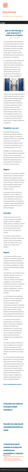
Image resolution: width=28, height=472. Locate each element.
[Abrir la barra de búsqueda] (1, 21)
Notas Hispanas (9, 11)
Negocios (7, 455)
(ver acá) (15, 128)
